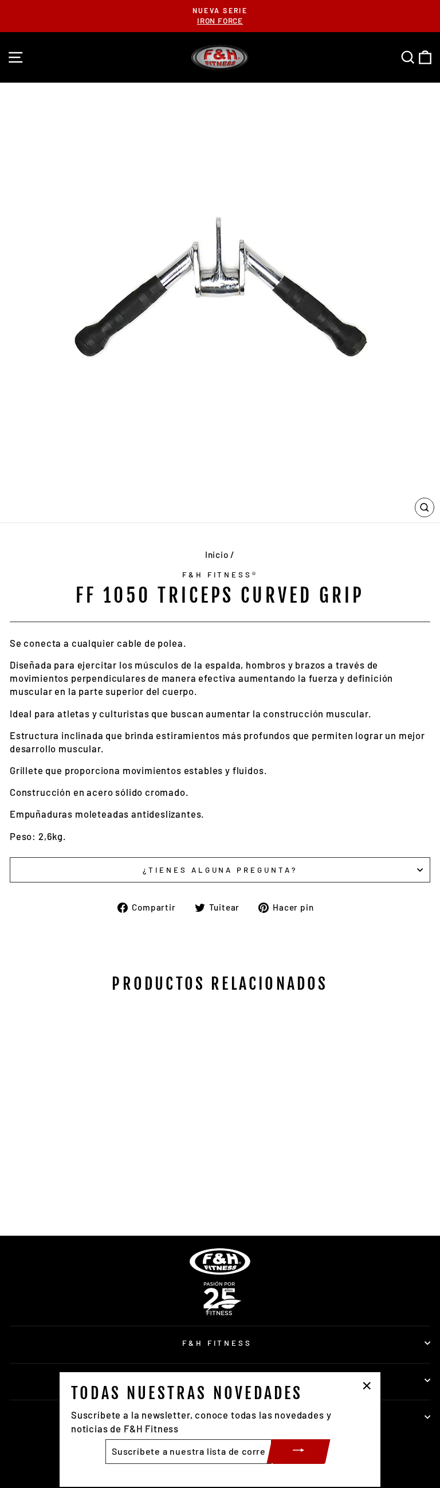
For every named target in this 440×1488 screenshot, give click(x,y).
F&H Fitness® (220, 574)
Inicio (217, 554)
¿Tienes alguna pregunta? (220, 869)
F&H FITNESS (217, 1343)
